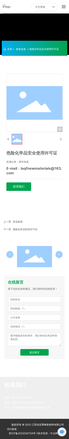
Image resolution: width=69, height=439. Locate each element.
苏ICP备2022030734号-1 (23, 433)
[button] (9, 254)
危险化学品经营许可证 (25, 229)
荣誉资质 (21, 49)
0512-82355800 (21, 397)
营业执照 (18, 221)
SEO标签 (12, 428)
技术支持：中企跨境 (49, 433)
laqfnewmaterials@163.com (28, 402)
